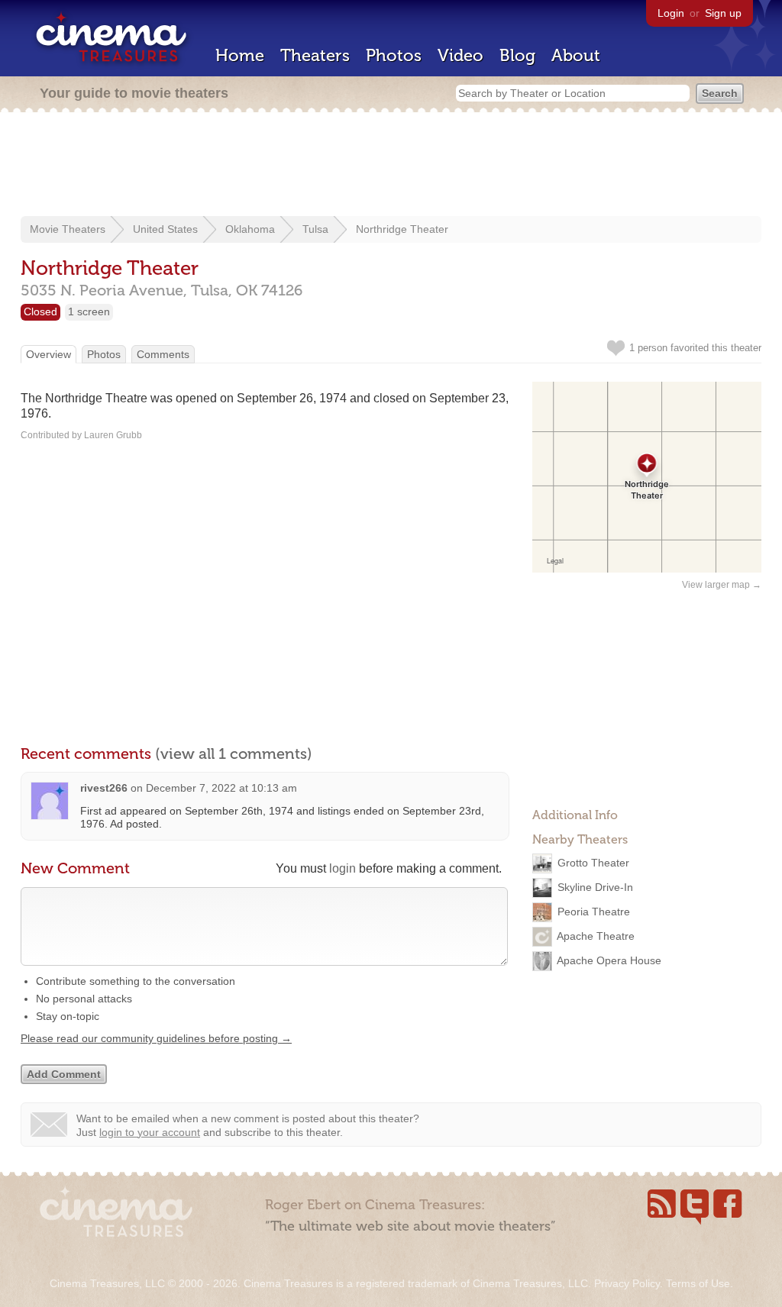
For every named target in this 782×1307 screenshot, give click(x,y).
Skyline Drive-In (595, 887)
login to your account (149, 1132)
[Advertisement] (391, 165)
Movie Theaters (67, 229)
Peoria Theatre (593, 911)
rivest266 (104, 788)
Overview (48, 354)
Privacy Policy (627, 1283)
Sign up (723, 13)
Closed (40, 311)
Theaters (315, 55)
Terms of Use (698, 1283)
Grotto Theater (593, 863)
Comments (163, 354)
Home (239, 55)
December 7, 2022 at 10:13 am (221, 788)
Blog (517, 55)
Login (671, 13)
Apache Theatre (596, 936)
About (575, 55)
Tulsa (315, 229)
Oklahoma (250, 229)
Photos (394, 55)
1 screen (89, 311)
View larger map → (721, 584)
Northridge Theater (402, 229)
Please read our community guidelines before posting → (156, 1038)
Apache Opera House (609, 960)
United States (165, 229)
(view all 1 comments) (233, 753)
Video (460, 55)
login (342, 868)
